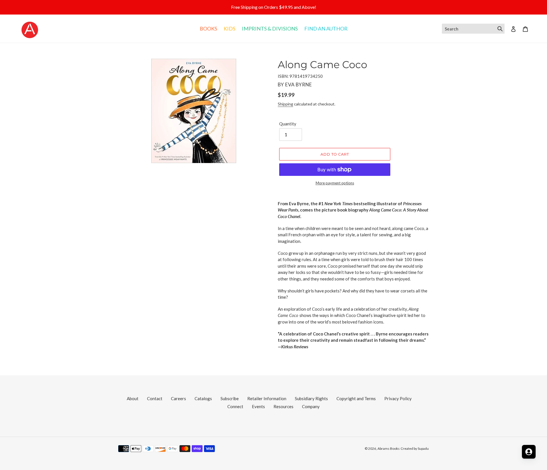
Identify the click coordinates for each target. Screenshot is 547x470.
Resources (283, 406)
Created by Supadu (415, 448)
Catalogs (203, 398)
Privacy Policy (398, 398)
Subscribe (230, 398)
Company (311, 406)
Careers (178, 398)
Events (258, 406)
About (132, 398)
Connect (235, 406)
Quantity (287, 123)
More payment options (335, 183)
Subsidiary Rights (311, 398)
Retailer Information (266, 398)
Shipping (285, 103)
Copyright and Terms (356, 398)
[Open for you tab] (529, 452)
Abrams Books (388, 448)
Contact (154, 398)
